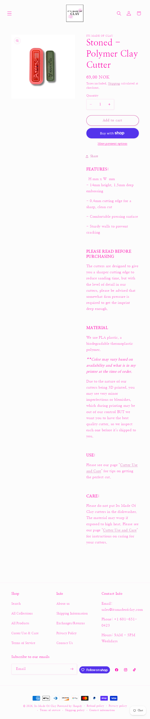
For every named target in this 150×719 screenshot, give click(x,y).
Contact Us (64, 643)
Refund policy (95, 706)
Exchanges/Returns (70, 623)
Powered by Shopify (69, 706)
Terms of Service (23, 643)
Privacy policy (118, 706)
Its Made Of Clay (45, 706)
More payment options (112, 143)
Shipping (114, 83)
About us (63, 603)
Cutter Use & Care (25, 633)
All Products (20, 623)
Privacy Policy (66, 633)
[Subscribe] (72, 669)
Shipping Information (72, 613)
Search (16, 603)
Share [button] (94, 156)
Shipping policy (75, 710)
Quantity (92, 95)
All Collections (22, 613)
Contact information (102, 710)
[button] (9, 13)
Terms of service (50, 710)
